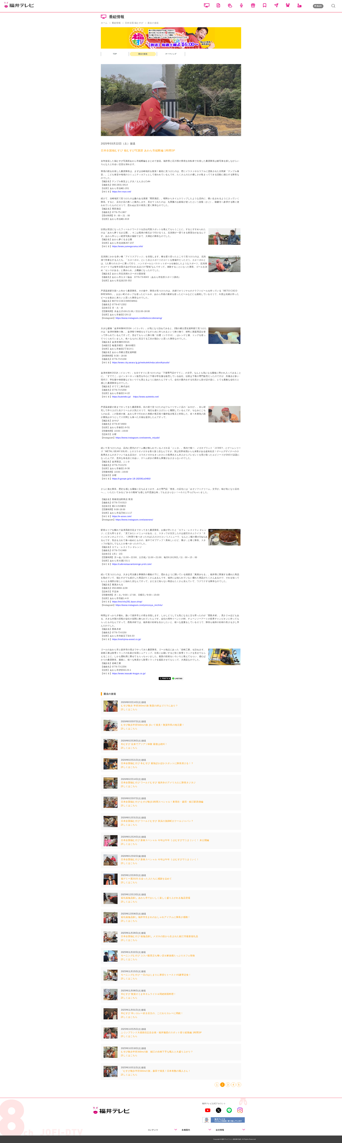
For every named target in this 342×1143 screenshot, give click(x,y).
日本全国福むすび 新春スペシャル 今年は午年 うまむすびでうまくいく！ (160, 859)
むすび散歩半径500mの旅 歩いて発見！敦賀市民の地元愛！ (152, 725)
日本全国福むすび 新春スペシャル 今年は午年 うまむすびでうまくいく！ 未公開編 (165, 840)
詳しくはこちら (129, 709)
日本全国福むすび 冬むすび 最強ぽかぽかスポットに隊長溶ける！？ (157, 763)
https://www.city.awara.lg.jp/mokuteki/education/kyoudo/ (141, 362)
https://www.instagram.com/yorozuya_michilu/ (139, 605)
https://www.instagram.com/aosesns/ (134, 520)
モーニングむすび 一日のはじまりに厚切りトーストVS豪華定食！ (156, 975)
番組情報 (116, 23)
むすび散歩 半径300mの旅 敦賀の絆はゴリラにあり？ (149, 705)
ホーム (104, 23)
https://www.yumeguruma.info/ (127, 246)
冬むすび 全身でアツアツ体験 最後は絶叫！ (144, 744)
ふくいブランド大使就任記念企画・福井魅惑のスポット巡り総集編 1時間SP (161, 1032)
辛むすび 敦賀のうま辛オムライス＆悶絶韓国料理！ (148, 994)
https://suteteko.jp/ (121, 397)
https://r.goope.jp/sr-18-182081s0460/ (131, 479)
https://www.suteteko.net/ (146, 397)
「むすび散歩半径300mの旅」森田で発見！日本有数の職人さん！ (156, 1071)
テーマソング (170, 54)
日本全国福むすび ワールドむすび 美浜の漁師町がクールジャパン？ (157, 821)
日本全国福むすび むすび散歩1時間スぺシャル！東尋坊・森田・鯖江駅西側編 (162, 802)
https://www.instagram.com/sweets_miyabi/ (138, 438)
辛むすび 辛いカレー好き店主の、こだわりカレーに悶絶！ (152, 1013)
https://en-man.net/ (121, 192)
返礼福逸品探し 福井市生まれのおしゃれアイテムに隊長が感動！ (155, 917)
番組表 (319, 6)
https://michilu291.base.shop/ (127, 602)
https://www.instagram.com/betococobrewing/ (139, 318)
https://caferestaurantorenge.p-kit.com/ (132, 564)
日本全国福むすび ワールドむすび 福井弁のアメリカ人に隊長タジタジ (158, 782)
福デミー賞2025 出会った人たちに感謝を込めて (146, 878)
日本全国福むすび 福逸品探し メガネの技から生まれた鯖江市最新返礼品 (159, 936)
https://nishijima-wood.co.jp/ (126, 639)
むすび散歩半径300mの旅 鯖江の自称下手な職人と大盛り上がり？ (157, 1051)
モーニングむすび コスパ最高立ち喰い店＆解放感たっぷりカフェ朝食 (158, 955)
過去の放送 (142, 54)
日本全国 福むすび (134, 23)
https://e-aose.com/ (122, 516)
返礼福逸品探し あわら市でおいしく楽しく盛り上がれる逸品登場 (155, 898)
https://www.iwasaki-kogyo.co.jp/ (129, 673)
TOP (115, 54)
